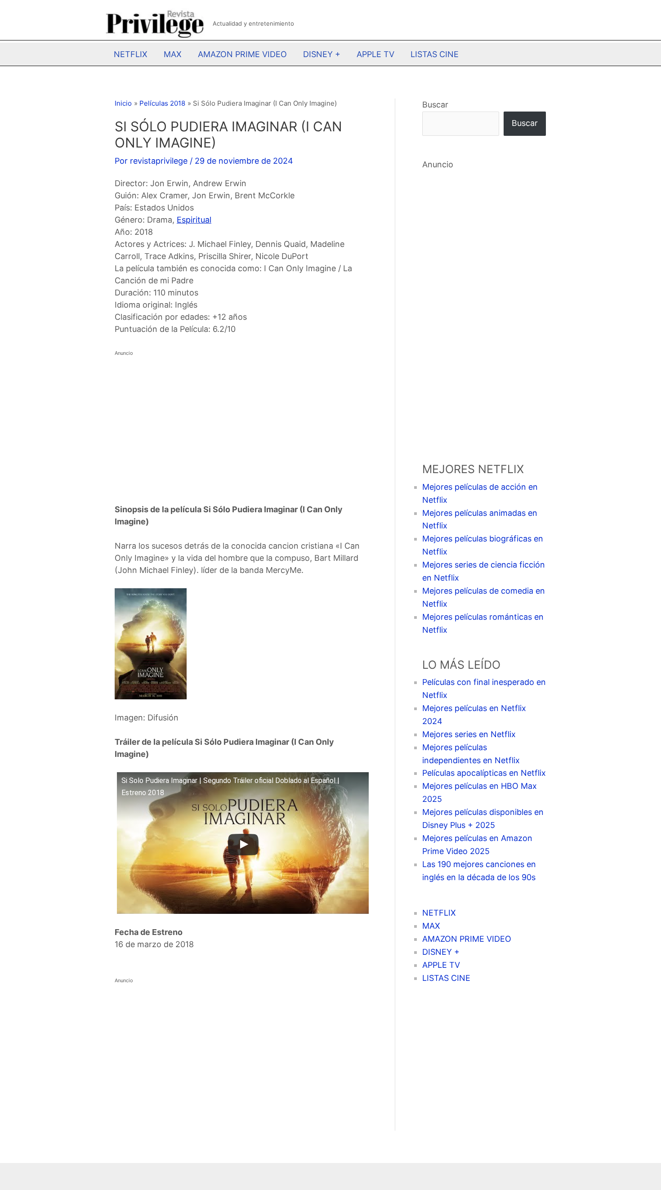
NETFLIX (130, 54)
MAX (173, 54)
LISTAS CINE (435, 54)
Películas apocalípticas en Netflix (484, 773)
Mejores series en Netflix (469, 734)
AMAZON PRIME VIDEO (242, 54)
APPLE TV (375, 54)
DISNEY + (321, 54)
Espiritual (194, 219)
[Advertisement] (241, 422)
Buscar (435, 104)
